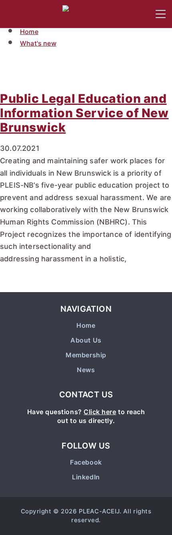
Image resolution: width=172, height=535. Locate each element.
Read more (32, 283)
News (86, 370)
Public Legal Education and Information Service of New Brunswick (84, 112)
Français (14, 14)
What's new (38, 43)
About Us (85, 340)
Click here (100, 412)
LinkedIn (86, 477)
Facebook (86, 462)
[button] (161, 14)
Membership (86, 355)
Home (29, 32)
